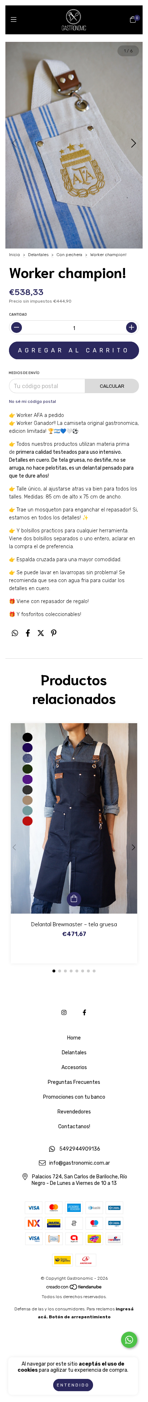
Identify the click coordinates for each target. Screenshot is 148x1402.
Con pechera (69, 254)
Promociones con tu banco (74, 1097)
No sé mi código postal (32, 401)
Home (74, 1038)
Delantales (38, 254)
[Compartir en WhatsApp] (15, 633)
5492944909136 (79, 1149)
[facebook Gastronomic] (84, 1012)
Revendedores (74, 1112)
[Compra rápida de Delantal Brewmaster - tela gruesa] (74, 899)
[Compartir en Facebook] (28, 633)
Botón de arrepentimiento (80, 1316)
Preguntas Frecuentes (74, 1082)
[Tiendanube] (74, 1288)
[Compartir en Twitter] (41, 633)
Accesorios (74, 1067)
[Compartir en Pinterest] (54, 633)
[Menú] (15, 19)
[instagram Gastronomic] (64, 1012)
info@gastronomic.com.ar (79, 1163)
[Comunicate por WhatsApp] (129, 1340)
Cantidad (18, 314)
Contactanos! (74, 1127)
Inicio (14, 254)
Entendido (73, 1385)
